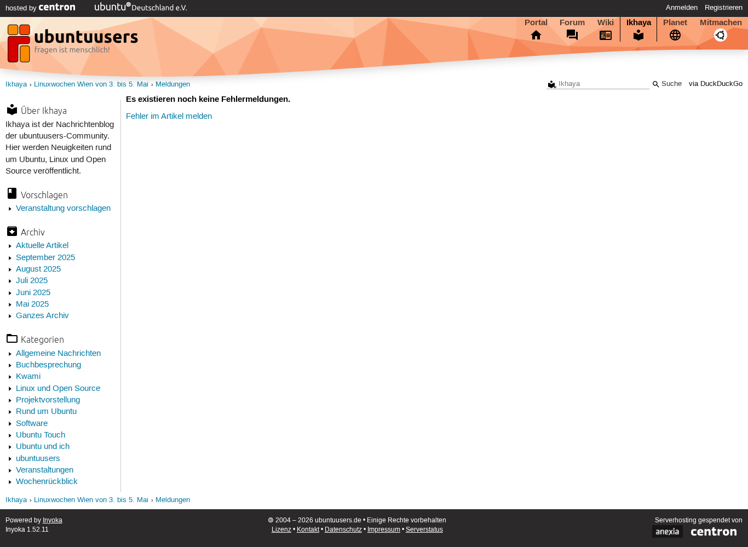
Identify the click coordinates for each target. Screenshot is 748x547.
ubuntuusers (38, 459)
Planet (675, 22)
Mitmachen (721, 22)
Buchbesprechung (48, 365)
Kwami (28, 377)
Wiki (605, 22)
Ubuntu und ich (43, 447)
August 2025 (38, 269)
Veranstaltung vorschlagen (63, 209)
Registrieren (724, 7)
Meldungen (173, 84)
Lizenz (281, 530)
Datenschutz (343, 530)
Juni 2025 (33, 293)
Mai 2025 (32, 304)
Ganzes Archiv (42, 316)
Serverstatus (424, 530)
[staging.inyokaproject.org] (73, 46)
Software (32, 424)
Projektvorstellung (48, 400)
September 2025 (45, 258)
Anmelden (682, 7)
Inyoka (52, 520)
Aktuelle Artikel (42, 246)
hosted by (22, 8)
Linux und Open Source (58, 389)
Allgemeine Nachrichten (58, 354)
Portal (536, 22)
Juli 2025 (32, 281)
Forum (572, 22)
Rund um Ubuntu (46, 412)
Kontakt (308, 530)
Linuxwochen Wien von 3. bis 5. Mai (91, 84)
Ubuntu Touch (40, 435)
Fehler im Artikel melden (169, 117)
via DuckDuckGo (716, 84)
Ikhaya (638, 22)
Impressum (383, 530)
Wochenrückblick (47, 482)
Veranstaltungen (44, 470)
